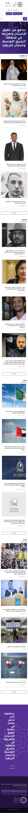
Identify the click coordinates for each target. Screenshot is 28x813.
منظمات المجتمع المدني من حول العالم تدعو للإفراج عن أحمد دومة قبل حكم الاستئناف (15, 326)
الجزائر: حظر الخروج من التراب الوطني (16, 646)
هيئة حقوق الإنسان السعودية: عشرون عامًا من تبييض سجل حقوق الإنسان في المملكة (14, 610)
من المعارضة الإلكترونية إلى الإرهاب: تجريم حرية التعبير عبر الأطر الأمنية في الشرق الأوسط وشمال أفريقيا (15, 572)
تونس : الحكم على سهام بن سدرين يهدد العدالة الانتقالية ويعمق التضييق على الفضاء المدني (15, 289)
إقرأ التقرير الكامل (22, 576)
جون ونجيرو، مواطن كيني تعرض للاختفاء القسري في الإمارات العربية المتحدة (16, 165)
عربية (9, 10)
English (16, 10)
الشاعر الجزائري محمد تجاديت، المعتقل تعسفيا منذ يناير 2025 (16, 202)
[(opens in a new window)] (9, 3)
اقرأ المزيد (24, 649)
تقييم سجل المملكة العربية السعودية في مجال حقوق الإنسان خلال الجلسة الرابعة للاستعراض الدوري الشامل (14, 522)
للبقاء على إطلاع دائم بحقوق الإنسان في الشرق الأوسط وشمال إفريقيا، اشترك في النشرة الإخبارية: (14, 785)
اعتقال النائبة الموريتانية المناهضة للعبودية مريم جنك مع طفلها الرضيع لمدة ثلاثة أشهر (14, 122)
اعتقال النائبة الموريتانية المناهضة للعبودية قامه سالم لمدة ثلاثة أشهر (14, 85)
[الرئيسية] (17, 4)
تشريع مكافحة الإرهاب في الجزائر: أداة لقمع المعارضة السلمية (15, 412)
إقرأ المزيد (14, 213)
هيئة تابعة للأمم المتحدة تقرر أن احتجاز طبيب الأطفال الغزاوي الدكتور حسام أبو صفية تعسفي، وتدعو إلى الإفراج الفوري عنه (14, 362)
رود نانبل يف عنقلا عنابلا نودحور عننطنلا (16, 682)
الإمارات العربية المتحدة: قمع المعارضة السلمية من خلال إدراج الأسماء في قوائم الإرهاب (15, 448)
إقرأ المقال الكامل (21, 256)
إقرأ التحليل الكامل (21, 415)
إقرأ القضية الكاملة (22, 88)
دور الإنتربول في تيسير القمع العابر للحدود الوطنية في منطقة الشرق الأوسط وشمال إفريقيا (14, 485)
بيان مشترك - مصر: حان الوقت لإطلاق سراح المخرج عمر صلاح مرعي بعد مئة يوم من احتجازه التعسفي (14, 252)
